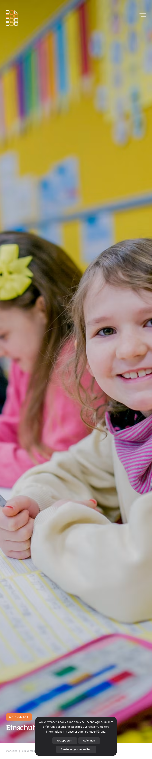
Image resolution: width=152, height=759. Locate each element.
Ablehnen (89, 741)
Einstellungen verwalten (76, 749)
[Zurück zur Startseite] (12, 18)
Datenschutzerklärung (91, 732)
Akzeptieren (64, 741)
